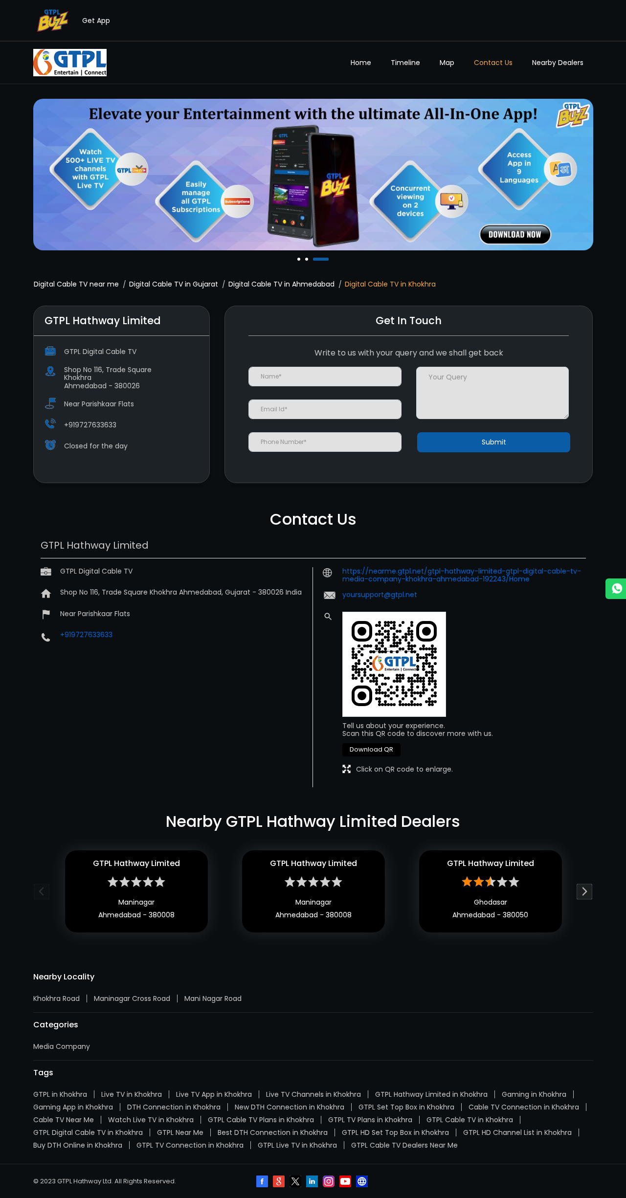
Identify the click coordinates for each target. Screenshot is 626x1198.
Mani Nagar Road (213, 998)
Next (584, 891)
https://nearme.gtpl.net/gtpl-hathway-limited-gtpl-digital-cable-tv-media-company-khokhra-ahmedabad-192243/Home (461, 575)
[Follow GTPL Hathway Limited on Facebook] (263, 1182)
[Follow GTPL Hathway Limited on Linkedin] (313, 1182)
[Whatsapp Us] (615, 588)
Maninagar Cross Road (132, 998)
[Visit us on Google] (279, 1182)
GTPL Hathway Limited (136, 863)
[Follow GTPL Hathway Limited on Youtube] (346, 1182)
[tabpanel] (313, 174)
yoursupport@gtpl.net (379, 594)
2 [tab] (307, 259)
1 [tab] (299, 259)
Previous (41, 891)
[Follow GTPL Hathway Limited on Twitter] (296, 1182)
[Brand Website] (363, 1182)
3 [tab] (315, 259)
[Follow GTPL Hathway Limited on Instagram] (329, 1182)
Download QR (371, 749)
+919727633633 (90, 425)
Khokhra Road (56, 998)
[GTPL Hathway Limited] (70, 62)
